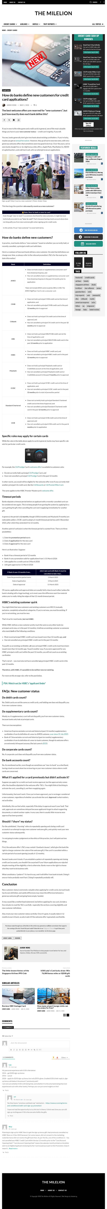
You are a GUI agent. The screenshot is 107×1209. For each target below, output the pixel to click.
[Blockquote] (28, 1049)
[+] (40, 1049)
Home (4, 30)
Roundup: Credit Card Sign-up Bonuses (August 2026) (94, 159)
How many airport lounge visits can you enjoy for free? (52, 1007)
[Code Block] (31, 1049)
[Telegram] (14, 120)
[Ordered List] (22, 1049)
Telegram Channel (49, 928)
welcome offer (35, 467)
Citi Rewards (38, 485)
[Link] (34, 1049)
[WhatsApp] (19, 120)
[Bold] (11, 1049)
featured (17, 938)
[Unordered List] (25, 1049)
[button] (93, 2)
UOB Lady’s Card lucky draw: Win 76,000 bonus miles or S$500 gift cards (55, 973)
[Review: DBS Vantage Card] (18, 996)
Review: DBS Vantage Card (14, 1006)
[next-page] (68, 1015)
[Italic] (14, 1049)
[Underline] (16, 1049)
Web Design (65, 1196)
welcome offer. (48, 491)
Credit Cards (12, 30)
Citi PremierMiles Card (54, 485)
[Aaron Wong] (4, 105)
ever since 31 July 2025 (59, 734)
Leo (22, 1099)
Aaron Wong (12, 105)
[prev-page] (64, 1015)
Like (78, 258)
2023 (45, 743)
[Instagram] (104, 2)
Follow (88, 258)
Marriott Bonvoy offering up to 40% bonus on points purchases (94, 174)
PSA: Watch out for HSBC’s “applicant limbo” (24, 683)
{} (37, 1049)
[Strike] (19, 1049)
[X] (9, 120)
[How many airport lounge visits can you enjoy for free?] (53, 996)
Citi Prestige (19, 467)
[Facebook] (100, 2)
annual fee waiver (22, 141)
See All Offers (88, 124)
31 (101, 197)
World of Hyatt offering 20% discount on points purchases (93, 208)
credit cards (7, 938)
